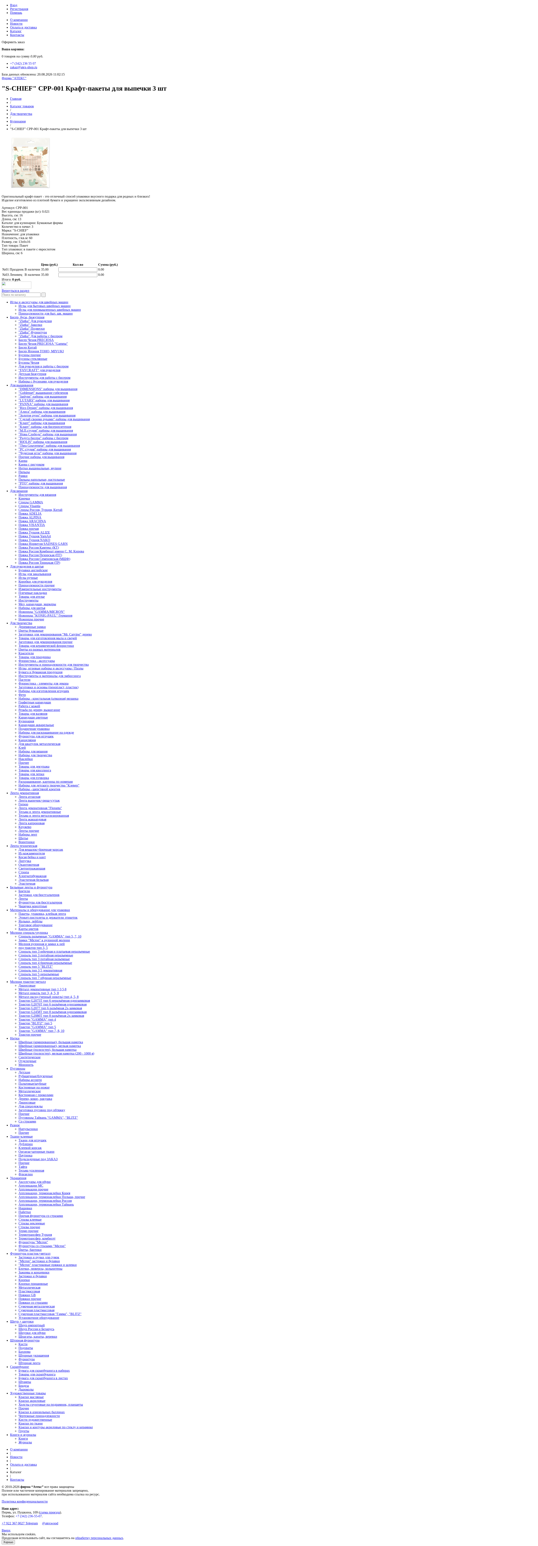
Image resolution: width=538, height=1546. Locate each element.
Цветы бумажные (31, 630)
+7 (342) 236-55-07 (29, 1516)
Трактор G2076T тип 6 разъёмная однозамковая (52, 1004)
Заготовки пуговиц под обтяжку (41, 1110)
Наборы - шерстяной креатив (39, 789)
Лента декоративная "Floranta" (40, 808)
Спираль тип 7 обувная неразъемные (44, 978)
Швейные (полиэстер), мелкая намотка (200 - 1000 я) (56, 1053)
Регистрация (19, 9)
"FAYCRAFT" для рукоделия (39, 370)
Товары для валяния (32, 713)
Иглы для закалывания (34, 574)
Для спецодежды (30, 1106)
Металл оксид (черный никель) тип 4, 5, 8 (48, 997)
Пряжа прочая (28, 528)
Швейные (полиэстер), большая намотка (47, 1049)
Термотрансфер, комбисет (36, 1238)
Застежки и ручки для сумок (38, 1257)
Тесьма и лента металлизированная (43, 815)
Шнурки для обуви (32, 1333)
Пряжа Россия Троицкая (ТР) (39, 562)
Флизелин (25, 1174)
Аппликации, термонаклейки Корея (44, 1193)
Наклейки (25, 759)
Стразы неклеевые (31, 1223)
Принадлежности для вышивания (42, 487)
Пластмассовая (29, 1291)
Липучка (24, 861)
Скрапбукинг (19, 1367)
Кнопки (24, 1280)
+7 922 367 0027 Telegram (20, 1523)
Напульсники (28, 1129)
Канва (22, 460)
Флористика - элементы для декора (43, 683)
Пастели (24, 679)
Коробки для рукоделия (35, 581)
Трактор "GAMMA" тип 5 (37, 1027)
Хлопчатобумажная (32, 876)
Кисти (23, 1344)
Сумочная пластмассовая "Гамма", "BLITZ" (50, 1314)
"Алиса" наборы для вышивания (41, 411)
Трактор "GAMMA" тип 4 (37, 1019)
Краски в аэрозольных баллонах (41, 1412)
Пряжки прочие (29, 1299)
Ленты (23, 898)
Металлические (29, 1091)
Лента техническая (23, 846)
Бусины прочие (29, 355)
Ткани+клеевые (21, 1136)
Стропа (23, 872)
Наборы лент (27, 834)
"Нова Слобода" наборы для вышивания (47, 434)
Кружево (24, 827)
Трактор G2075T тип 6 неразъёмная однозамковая (54, 1000)
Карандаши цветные (33, 717)
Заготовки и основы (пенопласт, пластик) (48, 687)
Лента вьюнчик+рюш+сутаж (39, 800)
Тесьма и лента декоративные (39, 812)
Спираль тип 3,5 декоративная (40, 970)
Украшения (18, 1178)
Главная (15, 98)
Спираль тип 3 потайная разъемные (44, 959)
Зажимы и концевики (33, 1272)
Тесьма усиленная (31, 1170)
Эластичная (26, 883)
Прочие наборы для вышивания (41, 457)
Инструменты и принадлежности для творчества (53, 664)
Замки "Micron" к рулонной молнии (44, 940)
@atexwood (50, 1523)
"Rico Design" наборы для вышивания (45, 408)
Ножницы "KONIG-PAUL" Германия (45, 615)
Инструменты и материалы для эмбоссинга (49, 676)
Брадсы (23, 1385)
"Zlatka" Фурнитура (32, 332)
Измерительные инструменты (39, 589)
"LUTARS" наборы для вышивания (44, 400)
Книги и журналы (23, 1435)
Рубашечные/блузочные (35, 1076)
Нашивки (25, 1208)
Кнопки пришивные (33, 1284)
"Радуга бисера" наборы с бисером (43, 438)
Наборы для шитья (31, 608)
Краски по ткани (30, 1423)
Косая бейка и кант (32, 857)
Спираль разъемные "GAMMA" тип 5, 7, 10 (49, 936)
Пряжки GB (27, 1295)
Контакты (17, 35)
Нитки (15, 1038)
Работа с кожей (29, 706)
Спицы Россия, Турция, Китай (40, 510)
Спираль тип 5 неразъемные (38, 974)
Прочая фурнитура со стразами (40, 1216)
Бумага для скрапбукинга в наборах (44, 1370)
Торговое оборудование (35, 925)
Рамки (23, 476)
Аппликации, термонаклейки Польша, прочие (51, 1197)
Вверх (6, 1530)
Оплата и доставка (23, 27)
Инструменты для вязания (37, 494)
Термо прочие (28, 1231)
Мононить (25, 1065)
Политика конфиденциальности (25, 1501)
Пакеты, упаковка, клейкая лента (42, 914)
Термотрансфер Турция (35, 1234)
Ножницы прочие (31, 619)
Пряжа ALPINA (29, 517)
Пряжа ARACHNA (32, 521)
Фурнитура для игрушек (36, 736)
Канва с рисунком (31, 464)
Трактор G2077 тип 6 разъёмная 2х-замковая (50, 1008)
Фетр (22, 695)
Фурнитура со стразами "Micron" (42, 1246)
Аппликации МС (30, 1185)
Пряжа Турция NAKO (34, 540)
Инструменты (28, 600)
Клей (22, 747)
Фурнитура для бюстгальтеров (40, 902)
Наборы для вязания (32, 751)
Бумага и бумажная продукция (40, 672)
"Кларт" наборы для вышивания (41, 423)
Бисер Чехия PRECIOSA (36, 340)
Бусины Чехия (28, 362)
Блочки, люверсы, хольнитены (40, 1268)
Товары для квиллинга (34, 770)
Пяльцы (24, 472)
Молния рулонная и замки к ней (41, 944)
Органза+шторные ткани (36, 1151)
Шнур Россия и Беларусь (36, 1329)
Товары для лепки (31, 774)
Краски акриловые (31, 1401)
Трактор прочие (29, 1034)
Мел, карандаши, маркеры (37, 604)
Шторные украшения (33, 1355)
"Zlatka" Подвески (31, 328)
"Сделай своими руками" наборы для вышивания (54, 419)
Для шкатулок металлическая (39, 744)
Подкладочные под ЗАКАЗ (38, 1159)
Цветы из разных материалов (39, 649)
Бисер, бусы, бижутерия (27, 317)
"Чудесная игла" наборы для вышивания (47, 453)
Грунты (23, 1431)
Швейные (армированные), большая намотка (50, 1042)
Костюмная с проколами (35, 1095)
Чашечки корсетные (32, 906)
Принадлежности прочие (36, 585)
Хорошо (8, 1542)
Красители (26, 653)
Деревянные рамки (32, 627)
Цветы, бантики (30, 1250)
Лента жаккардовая (32, 819)
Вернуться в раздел (15, 290)
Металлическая (29, 1287)
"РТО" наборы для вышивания (40, 483)
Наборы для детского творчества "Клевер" (48, 785)
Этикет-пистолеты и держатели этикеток (48, 917)
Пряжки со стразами (33, 1302)
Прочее (23, 763)
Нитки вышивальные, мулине (39, 468)
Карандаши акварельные (36, 725)
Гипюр (23, 804)
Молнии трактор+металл (28, 981)
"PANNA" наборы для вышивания (43, 404)
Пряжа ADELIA (30, 513)
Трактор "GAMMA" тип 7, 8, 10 (41, 1031)
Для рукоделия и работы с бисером (43, 366)
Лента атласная (29, 796)
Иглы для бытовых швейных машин (44, 306)
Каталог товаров (22, 106)
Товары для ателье (31, 596)
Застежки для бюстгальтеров (38, 895)
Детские (24, 1072)
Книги (23, 1438)
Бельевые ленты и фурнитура (31, 887)
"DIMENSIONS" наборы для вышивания (47, 389)
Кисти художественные (35, 1419)
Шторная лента (29, 1363)
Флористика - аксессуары (36, 661)
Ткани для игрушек (32, 1140)
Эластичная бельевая (33, 880)
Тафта (22, 1166)
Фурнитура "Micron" (33, 1242)
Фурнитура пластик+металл (30, 1253)
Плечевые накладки (32, 593)
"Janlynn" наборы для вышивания (42, 396)
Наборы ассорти (30, 1080)
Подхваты (25, 1348)
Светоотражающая (31, 868)
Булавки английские (33, 570)
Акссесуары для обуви (34, 1182)
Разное (15, 1125)
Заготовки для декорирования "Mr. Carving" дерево (55, 634)
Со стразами (27, 1121)
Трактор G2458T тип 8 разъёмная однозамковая (52, 1012)
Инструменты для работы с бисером (44, 377)
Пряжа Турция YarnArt (34, 536)
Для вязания (19, 491)
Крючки (24, 498)
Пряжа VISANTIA (31, 525)
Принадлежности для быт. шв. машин (45, 313)
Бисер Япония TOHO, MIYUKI (41, 351)
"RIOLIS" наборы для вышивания (42, 442)
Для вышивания (21, 385)
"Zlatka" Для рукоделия (35, 321)
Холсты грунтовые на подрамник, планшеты (50, 1404)
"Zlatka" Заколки (30, 325)
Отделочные (27, 1061)
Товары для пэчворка (33, 778)
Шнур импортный (31, 1325)
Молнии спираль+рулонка (29, 932)
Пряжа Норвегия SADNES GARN (43, 544)
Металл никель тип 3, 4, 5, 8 (38, 993)
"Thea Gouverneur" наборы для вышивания (49, 445)
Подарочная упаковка (34, 729)
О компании (19, 20)
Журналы (25, 1442)
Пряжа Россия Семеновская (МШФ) (44, 559)
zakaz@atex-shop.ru (23, 67)
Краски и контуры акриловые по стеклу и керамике (55, 1427)
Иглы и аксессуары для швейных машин (39, 302)
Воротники (26, 842)
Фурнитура (26, 1359)
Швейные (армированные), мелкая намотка (49, 1046)
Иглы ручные (28, 578)
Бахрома (24, 1351)
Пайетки (24, 1212)
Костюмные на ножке (34, 1087)
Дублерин (25, 1144)
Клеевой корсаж (30, 1148)
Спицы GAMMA (30, 502)
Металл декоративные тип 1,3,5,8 (42, 989)
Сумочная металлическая (36, 1306)
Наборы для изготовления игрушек (43, 691)
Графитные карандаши (34, 702)
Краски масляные (31, 1397)
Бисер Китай (27, 347)
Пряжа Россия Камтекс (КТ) (38, 547)
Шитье (23, 838)
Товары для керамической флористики (46, 645)
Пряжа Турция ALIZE (34, 532)
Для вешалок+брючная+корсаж (40, 849)
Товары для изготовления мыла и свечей (47, 638)
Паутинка (25, 1155)
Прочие (23, 1114)
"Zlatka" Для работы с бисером (40, 336)
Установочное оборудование (38, 1317)
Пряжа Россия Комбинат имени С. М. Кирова (51, 551)
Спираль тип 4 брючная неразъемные (45, 963)
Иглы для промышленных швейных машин (49, 309)
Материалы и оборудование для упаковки (40, 910)
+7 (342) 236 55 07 (23, 63)
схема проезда (50, 1512)
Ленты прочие (28, 830)
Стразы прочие (29, 1227)
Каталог (16, 31)
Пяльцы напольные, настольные (41, 479)
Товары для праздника (34, 657)
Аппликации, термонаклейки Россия (45, 1200)
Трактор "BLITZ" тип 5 (35, 1023)
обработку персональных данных (99, 1538)
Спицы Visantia (29, 506)
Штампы (24, 1382)
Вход (13, 5)
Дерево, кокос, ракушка (35, 1099)
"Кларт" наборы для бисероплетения (44, 427)
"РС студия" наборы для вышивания (44, 449)
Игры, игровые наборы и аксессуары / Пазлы (50, 668)
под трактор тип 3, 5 (33, 947)
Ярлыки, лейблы (30, 921)
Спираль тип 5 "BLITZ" (35, 966)
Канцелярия (27, 740)
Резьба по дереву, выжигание (39, 710)
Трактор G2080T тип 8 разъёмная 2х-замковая (51, 1015)
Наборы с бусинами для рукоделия (43, 381)
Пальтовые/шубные (32, 1083)
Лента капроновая (31, 823)
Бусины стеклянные (32, 359)
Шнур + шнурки (22, 1321)
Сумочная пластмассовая (36, 1310)
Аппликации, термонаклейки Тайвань (46, 1204)
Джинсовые (27, 985)
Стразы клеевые (30, 1219)
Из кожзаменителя (31, 853)
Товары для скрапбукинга (36, 1374)
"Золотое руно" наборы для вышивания (46, 415)
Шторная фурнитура (25, 1340)
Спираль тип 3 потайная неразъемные (45, 955)
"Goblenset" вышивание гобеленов (43, 393)
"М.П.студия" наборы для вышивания (45, 430)
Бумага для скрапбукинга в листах (43, 1378)
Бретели (24, 891)
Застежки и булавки (32, 1276)
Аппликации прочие (33, 1189)
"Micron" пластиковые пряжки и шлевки (47, 1265)
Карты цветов (28, 929)
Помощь (16, 12)
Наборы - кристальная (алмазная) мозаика (48, 698)
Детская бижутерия (32, 374)
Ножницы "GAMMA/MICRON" (41, 611)
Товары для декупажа (33, 766)
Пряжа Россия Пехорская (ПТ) (40, 555)
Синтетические (29, 1057)
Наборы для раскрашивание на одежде (46, 732)
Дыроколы (26, 1389)
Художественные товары (28, 1393)
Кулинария (18, 121)
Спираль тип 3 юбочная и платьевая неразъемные (54, 951)
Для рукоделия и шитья (27, 566)
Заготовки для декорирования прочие (45, 642)
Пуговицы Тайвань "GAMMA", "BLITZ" (48, 1117)
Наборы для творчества (35, 755)
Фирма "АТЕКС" (14, 78)
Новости (16, 23)
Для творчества (21, 114)
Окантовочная (28, 864)
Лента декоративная (24, 793)
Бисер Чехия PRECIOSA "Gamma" (43, 343)
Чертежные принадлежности (39, 1416)
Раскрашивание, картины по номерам (45, 781)
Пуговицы (17, 1068)
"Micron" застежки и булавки (39, 1261)
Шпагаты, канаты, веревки (37, 1336)
